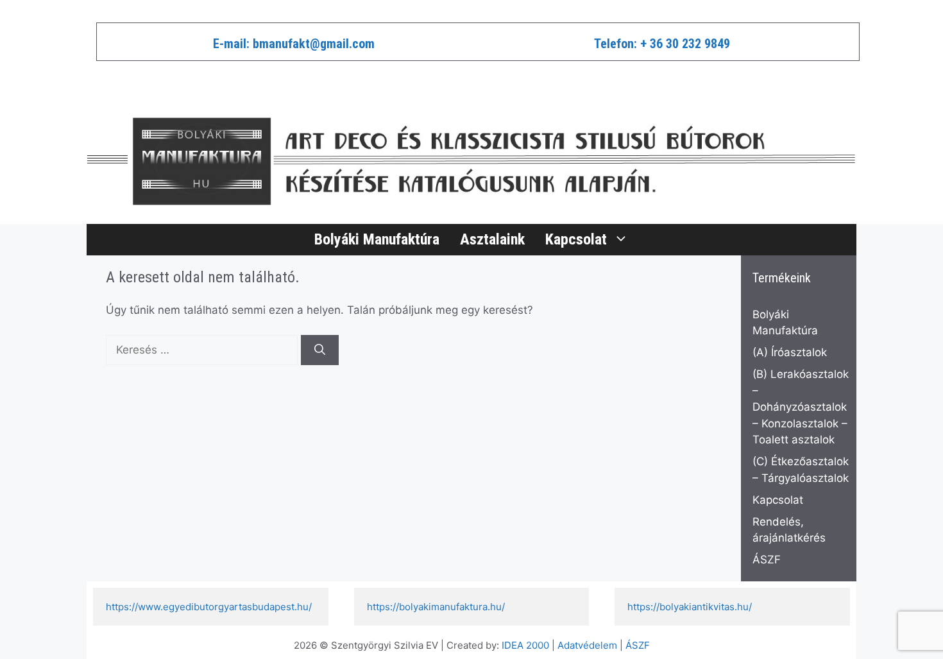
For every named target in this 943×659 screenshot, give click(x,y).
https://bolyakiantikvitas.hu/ (689, 607)
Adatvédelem (587, 645)
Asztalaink (492, 239)
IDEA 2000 (525, 645)
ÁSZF (766, 559)
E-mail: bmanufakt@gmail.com (294, 43)
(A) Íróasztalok (789, 352)
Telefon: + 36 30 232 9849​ (662, 43)
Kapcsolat (576, 239)
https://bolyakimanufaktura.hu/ (436, 607)
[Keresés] (320, 350)
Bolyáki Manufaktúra (376, 239)
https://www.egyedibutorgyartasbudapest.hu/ (209, 607)
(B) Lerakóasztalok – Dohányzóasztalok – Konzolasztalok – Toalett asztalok (800, 407)
